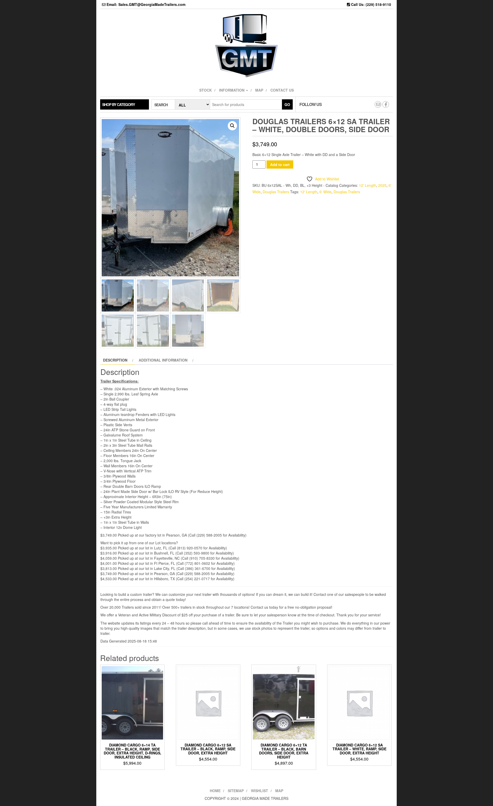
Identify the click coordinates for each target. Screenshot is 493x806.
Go (287, 104)
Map (259, 90)
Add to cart (280, 164)
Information (232, 90)
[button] (232, 125)
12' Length (367, 185)
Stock (205, 90)
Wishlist (259, 790)
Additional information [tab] (163, 360)
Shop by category (118, 104)
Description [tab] (115, 360)
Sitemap (236, 790)
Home (215, 790)
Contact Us (282, 90)
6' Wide (325, 191)
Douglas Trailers (276, 191)
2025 (382, 185)
